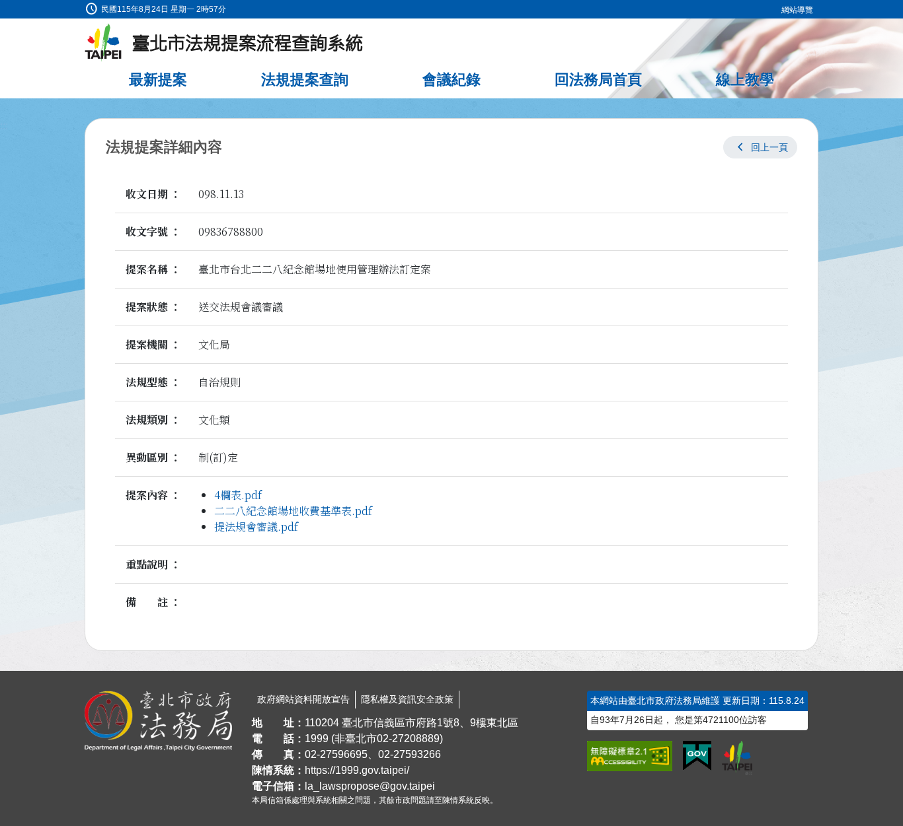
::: (4, 7)
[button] (760, 147)
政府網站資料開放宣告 (303, 699)
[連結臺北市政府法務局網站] (158, 721)
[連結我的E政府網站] (697, 756)
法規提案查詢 (304, 79)
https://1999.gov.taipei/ (357, 770)
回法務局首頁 (598, 79)
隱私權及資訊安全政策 (407, 699)
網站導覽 (797, 10)
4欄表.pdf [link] (238, 494)
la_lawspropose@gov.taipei (370, 786)
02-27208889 (408, 738)
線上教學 (745, 79)
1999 (317, 738)
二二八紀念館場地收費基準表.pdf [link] (293, 510)
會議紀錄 (451, 79)
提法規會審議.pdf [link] (256, 526)
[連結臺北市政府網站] (737, 758)
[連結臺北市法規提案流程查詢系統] (224, 43)
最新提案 (158, 79)
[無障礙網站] (629, 756)
